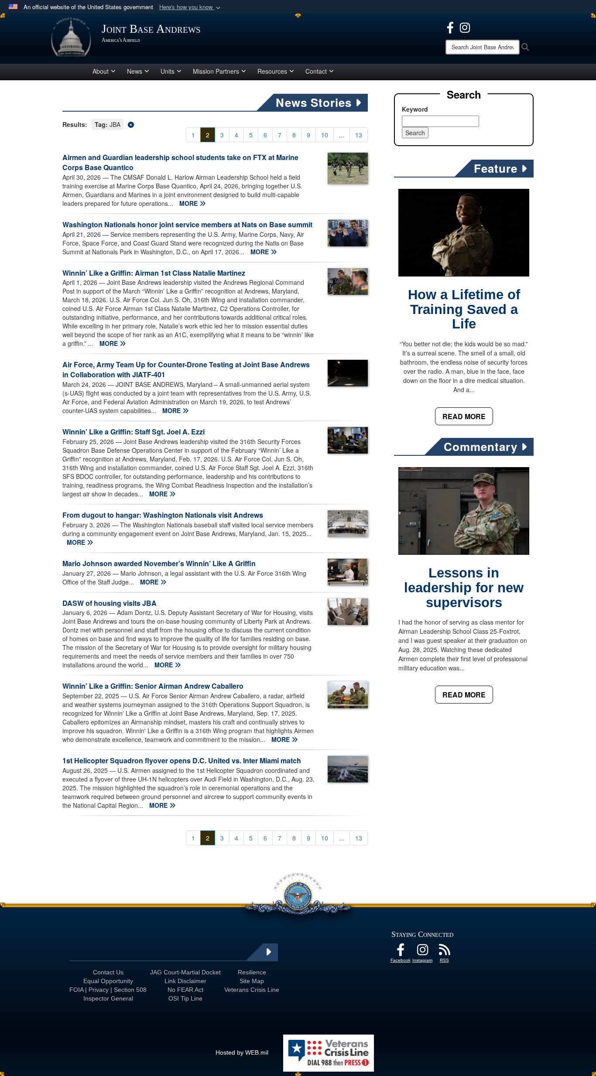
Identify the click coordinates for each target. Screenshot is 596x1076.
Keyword (415, 109)
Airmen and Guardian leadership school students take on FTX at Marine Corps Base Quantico (180, 162)
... (341, 134)
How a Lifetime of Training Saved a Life (464, 309)
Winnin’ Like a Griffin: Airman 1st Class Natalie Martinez (153, 273)
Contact (316, 71)
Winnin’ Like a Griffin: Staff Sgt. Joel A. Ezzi (133, 432)
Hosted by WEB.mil (242, 1052)
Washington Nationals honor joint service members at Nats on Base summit (187, 224)
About (100, 71)
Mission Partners (216, 71)
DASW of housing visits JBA (109, 603)
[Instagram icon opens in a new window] (465, 26)
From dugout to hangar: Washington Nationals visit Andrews (162, 515)
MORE (189, 203)
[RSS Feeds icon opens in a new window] (444, 952)
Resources (272, 71)
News (134, 71)
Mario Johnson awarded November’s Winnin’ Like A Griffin (159, 563)
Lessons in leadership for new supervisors (464, 587)
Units (168, 71)
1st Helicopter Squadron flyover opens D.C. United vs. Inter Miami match (181, 760)
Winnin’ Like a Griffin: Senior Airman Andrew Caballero (152, 686)
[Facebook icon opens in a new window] (450, 26)
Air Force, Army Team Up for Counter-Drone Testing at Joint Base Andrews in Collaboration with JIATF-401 (186, 369)
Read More (464, 416)
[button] (190, 7)
